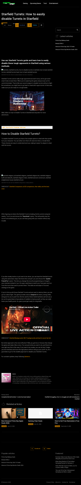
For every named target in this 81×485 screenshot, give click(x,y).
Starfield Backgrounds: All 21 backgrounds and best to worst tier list (30, 338)
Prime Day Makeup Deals (62, 40)
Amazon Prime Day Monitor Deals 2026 (66, 49)
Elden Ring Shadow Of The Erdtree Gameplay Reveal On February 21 (65, 462)
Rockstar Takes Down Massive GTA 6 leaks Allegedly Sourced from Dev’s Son (67, 458)
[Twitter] (44, 448)
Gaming (4, 426)
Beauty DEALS (59, 43)
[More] (41, 25)
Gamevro (27, 357)
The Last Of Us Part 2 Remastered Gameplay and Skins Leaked (65, 471)
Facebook (37, 449)
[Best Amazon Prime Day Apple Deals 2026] (13, 413)
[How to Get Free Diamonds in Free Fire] (67, 413)
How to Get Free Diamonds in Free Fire (67, 422)
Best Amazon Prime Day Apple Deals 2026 (12, 422)
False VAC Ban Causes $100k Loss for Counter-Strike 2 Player (66, 466)
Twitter (48, 449)
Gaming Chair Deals (35, 421)
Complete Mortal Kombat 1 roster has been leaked (16, 397)
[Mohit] (6, 378)
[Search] (77, 30)
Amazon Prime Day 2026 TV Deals (65, 46)
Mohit (14, 374)
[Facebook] (32, 448)
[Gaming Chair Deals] (40, 413)
